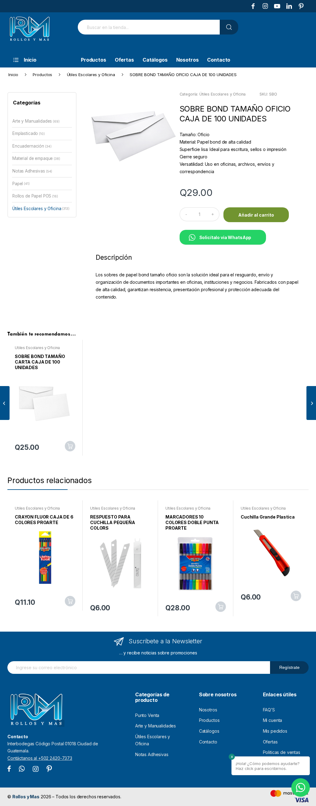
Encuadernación (28, 146)
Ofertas (270, 741)
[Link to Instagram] (265, 6)
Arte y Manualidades (32, 121)
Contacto (208, 741)
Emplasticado (25, 133)
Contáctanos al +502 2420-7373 (39, 758)
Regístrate (289, 667)
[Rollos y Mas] (29, 32)
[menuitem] (39, 59)
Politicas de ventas (281, 752)
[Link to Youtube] (277, 6)
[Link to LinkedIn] (289, 6)
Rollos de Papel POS (31, 195)
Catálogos (209, 731)
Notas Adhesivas (28, 171)
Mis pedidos (275, 731)
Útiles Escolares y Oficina (222, 94)
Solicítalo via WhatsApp (225, 237)
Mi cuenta (272, 720)
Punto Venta (147, 715)
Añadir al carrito (256, 215)
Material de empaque (32, 158)
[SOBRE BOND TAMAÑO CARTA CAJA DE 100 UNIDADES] (5, 403)
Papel (17, 183)
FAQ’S (269, 709)
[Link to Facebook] (253, 6)
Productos (209, 720)
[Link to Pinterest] (301, 6)
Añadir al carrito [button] (70, 446)
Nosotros (208, 709)
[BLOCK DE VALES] (311, 403)
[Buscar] (229, 27)
